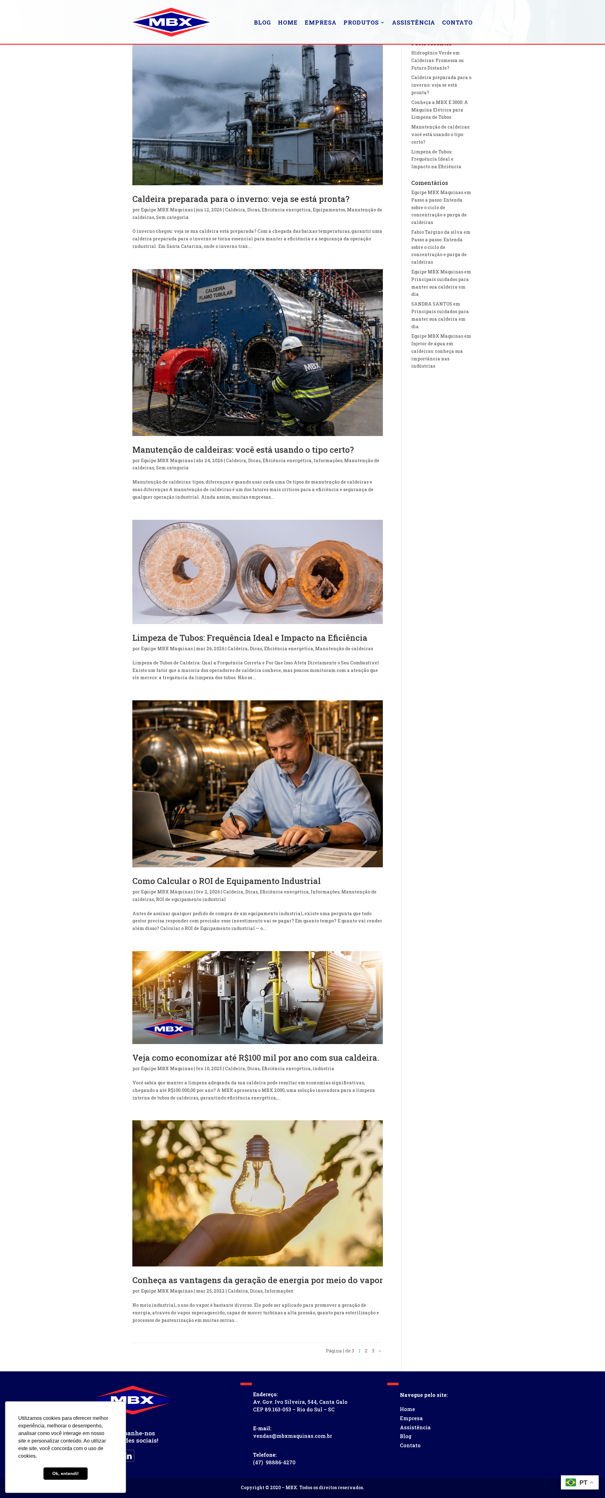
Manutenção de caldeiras (344, 648)
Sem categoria (172, 217)
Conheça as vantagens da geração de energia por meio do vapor (257, 1280)
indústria (323, 1068)
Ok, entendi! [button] (65, 1473)
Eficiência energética (286, 210)
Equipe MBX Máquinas (167, 210)
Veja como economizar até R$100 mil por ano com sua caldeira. (255, 1057)
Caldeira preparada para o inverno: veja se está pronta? (240, 198)
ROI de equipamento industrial (191, 899)
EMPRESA (321, 22)
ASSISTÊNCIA (413, 22)
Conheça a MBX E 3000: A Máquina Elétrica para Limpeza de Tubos (439, 109)
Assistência (415, 1427)
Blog (406, 1436)
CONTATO (457, 22)
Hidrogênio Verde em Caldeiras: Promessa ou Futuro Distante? (437, 60)
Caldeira (235, 210)
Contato (410, 1445)
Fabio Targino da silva (437, 232)
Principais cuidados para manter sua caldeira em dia (440, 286)
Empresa (411, 1418)
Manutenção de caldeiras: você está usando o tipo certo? (243, 449)
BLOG (262, 22)
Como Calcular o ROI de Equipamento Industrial (226, 880)
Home (407, 1409)
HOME (288, 22)
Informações (328, 460)
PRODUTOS (361, 22)
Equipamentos (329, 210)
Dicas (253, 210)
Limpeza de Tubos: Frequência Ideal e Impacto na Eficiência (249, 637)
